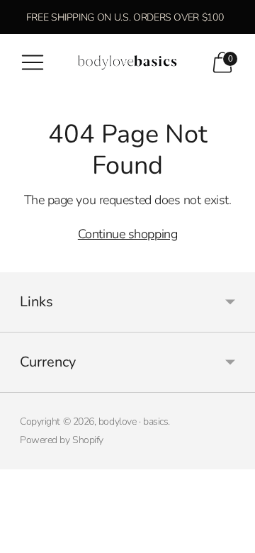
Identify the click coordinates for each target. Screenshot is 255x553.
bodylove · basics (133, 421)
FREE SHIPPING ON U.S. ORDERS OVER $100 (125, 17)
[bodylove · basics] (127, 62)
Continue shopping (127, 233)
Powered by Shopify (61, 440)
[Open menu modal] (32, 62)
